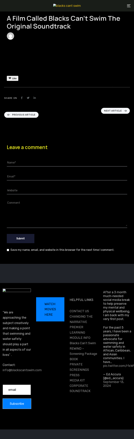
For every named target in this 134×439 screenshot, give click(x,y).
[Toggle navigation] (109, 5)
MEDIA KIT (77, 380)
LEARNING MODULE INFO (80, 335)
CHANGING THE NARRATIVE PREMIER (81, 322)
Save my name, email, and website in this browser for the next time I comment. (62, 250)
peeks (21, 35)
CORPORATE (79, 386)
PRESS (75, 375)
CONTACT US (79, 311)
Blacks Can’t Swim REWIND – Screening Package (83, 348)
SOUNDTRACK (80, 391)
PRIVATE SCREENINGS (79, 367)
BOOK (74, 359)
